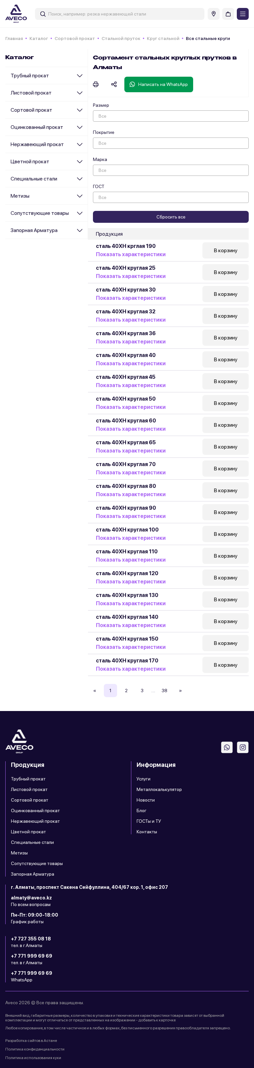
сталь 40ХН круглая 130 (127, 595)
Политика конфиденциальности (34, 1049)
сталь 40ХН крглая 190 (126, 246)
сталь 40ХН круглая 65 (126, 442)
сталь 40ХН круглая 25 (125, 268)
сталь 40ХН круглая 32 (125, 311)
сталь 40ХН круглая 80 (126, 486)
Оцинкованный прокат (37, 127)
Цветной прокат (30, 161)
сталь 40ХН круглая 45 (125, 377)
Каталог (38, 38)
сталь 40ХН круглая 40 (126, 355)
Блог (142, 810)
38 (164, 690)
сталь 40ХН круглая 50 (126, 399)
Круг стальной (163, 38)
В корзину (225, 250)
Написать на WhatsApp (163, 84)
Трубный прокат (30, 75)
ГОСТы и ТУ (149, 821)
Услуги (143, 778)
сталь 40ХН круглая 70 (126, 464)
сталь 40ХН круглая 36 (126, 333)
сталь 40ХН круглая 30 (126, 290)
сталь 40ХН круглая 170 (127, 660)
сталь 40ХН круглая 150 (127, 639)
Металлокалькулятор (159, 789)
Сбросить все (171, 216)
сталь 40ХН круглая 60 (126, 420)
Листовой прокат (31, 93)
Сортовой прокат (75, 38)
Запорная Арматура (34, 230)
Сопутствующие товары (40, 213)
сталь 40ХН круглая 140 (127, 617)
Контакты (147, 831)
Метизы (20, 196)
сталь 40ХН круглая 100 (127, 530)
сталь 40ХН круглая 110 (127, 551)
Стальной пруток (121, 38)
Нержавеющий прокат (37, 144)
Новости (146, 800)
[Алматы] (214, 14)
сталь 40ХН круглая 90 (126, 508)
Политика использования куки (33, 1057)
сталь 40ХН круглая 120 (127, 573)
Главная (14, 38)
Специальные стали (34, 179)
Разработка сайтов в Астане (31, 1040)
